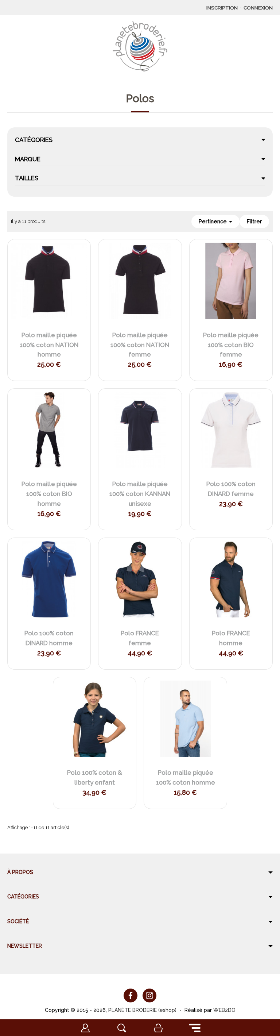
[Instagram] (149, 995)
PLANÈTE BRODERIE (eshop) (142, 1010)
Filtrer (254, 221)
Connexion (258, 8)
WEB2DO (224, 1010)
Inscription (222, 8)
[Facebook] (130, 995)
